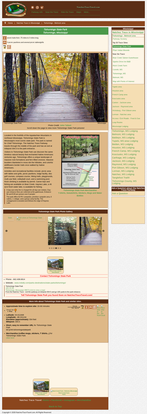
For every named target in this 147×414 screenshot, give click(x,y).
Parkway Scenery (120, 39)
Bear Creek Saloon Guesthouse (125, 58)
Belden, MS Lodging (122, 144)
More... (87, 12)
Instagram (69, 400)
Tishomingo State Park (122, 46)
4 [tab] (56, 248)
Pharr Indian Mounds (121, 50)
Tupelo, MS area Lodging (125, 141)
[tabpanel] (23, 218)
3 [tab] (54, 248)
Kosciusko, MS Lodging (124, 154)
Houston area (117, 91)
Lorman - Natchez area (121, 114)
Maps (78, 12)
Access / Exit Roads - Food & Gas (126, 118)
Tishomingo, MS (119, 73)
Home (46, 400)
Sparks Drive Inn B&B (121, 62)
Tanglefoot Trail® (121, 177)
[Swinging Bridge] (86, 231)
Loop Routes (117, 122)
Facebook (56, 400)
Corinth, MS (117, 69)
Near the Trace (51, 12)
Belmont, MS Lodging (123, 134)
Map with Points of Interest (123, 81)
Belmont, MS (118, 77)
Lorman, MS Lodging (123, 171)
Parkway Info (37, 12)
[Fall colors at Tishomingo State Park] (24, 219)
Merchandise (84, 400)
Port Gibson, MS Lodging (125, 167)
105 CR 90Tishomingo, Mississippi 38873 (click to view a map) (25, 289)
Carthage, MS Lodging (123, 157)
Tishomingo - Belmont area (124, 36)
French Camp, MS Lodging (126, 151)
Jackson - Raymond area (122, 106)
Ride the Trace (67, 12)
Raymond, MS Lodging (124, 164)
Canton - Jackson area (121, 102)
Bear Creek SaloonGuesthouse (55, 271)
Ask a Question (120, 193)
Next (103, 231)
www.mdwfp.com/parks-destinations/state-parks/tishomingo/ (40, 283)
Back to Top (55, 406)
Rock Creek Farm (120, 66)
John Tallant (65, 125)
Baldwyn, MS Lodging (123, 137)
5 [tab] (58, 248)
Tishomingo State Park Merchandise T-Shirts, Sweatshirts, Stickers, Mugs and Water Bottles (80, 193)
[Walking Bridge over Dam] (55, 231)
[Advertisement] (55, 359)
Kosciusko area (118, 98)
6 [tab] (60, 248)
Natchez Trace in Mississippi (128, 32)
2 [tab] (52, 248)
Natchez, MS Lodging (123, 174)
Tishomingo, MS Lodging (125, 131)
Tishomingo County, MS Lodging (124, 182)
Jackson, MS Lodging (123, 161)
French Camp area (119, 94)
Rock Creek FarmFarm (64, 393)
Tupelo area (117, 87)
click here (10, 338)
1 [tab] (50, 248)
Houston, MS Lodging (123, 147)
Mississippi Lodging (120, 126)
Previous (6, 231)
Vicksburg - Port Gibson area (124, 110)
